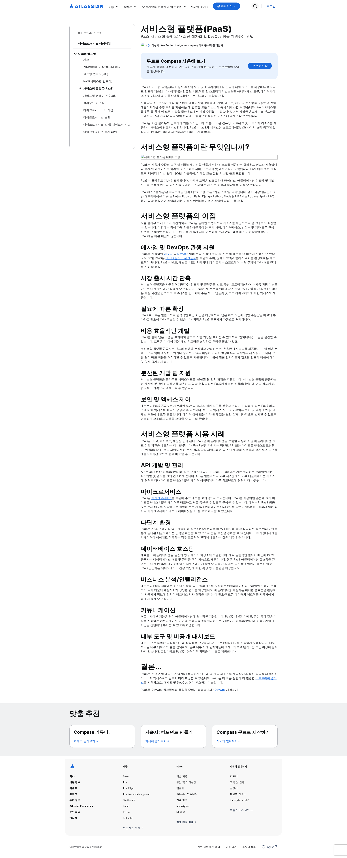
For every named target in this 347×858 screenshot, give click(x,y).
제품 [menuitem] (112, 7)
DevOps (182, 254)
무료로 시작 (224, 6)
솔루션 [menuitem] (128, 7)
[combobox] (266, 846)
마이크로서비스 (161, 498)
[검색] (255, 6)
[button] (199, 6)
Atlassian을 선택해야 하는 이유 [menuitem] (162, 7)
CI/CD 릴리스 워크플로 (181, 258)
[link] (271, 6)
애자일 (168, 254)
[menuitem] (199, 6)
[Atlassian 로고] (86, 6)
